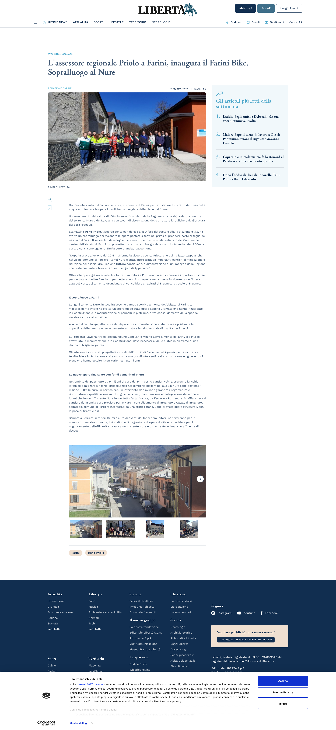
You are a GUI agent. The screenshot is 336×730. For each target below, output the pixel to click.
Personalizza (281, 692)
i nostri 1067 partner (90, 684)
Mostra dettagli (79, 723)
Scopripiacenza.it (182, 655)
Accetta (283, 680)
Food (92, 601)
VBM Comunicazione (143, 643)
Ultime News (57, 22)
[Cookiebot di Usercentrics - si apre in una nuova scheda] (46, 723)
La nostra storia (181, 601)
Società (53, 623)
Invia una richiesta (142, 606)
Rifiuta (283, 703)
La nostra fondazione (144, 627)
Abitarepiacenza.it (182, 660)
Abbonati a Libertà (183, 638)
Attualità (80, 22)
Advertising (178, 649)
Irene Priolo (96, 552)
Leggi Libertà (289, 8)
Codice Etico (138, 664)
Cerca (293, 22)
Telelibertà (277, 22)
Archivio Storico (181, 632)
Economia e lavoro (60, 612)
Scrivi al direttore (141, 601)
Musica (93, 606)
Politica (53, 618)
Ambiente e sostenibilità (105, 612)
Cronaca (67, 54)
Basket (52, 671)
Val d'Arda (95, 671)
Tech (92, 623)
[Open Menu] (35, 22)
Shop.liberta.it (180, 666)
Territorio (137, 22)
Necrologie (161, 22)
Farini (76, 552)
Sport (98, 22)
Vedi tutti (54, 629)
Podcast (236, 22)
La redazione (179, 606)
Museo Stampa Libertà (145, 649)
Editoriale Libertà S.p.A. (146, 632)
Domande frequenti (143, 612)
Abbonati (245, 8)
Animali (94, 618)
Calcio (52, 665)
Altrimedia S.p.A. (141, 638)
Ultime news (56, 601)
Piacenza (95, 665)
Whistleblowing (140, 669)
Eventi (255, 22)
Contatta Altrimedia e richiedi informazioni (246, 639)
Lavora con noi (180, 612)
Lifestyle (116, 22)
